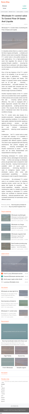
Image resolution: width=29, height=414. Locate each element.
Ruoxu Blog (5, 2)
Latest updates (20, 11)
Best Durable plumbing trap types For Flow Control (19, 244)
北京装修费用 (3, 384)
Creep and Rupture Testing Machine (3, 397)
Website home (12, 11)
